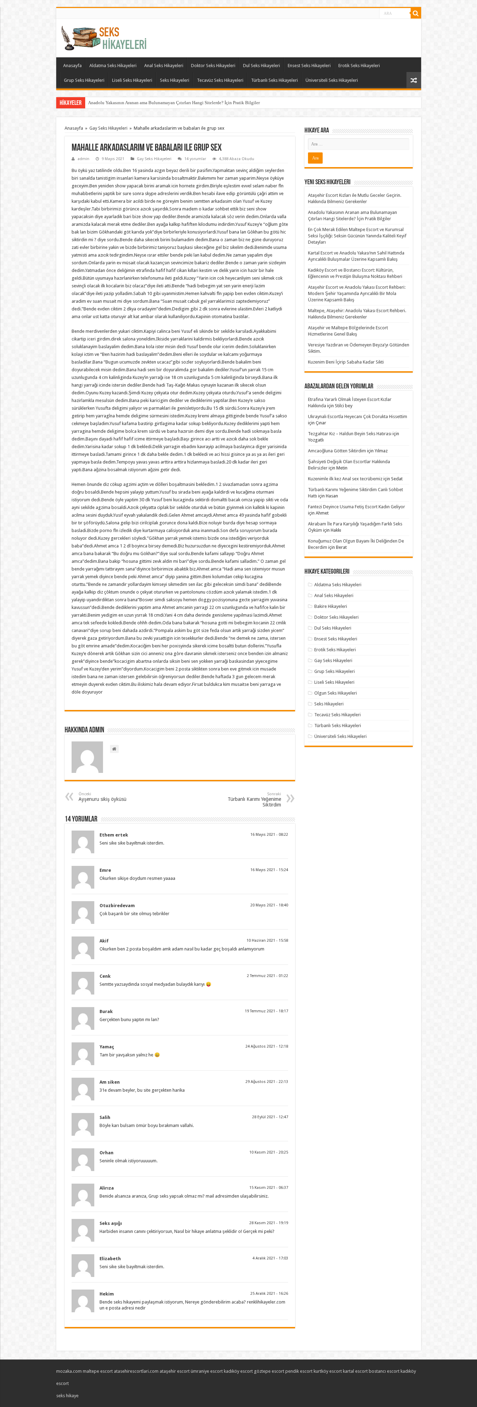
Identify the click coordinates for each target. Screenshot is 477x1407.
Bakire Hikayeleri (330, 606)
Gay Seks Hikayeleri (108, 128)
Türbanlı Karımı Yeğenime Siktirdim (254, 799)
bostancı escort (384, 1371)
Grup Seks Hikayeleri (84, 80)
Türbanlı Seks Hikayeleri (274, 80)
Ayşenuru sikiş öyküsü (102, 797)
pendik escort (299, 1371)
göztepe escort (269, 1371)
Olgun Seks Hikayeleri (335, 693)
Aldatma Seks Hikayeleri (113, 65)
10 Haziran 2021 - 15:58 (267, 940)
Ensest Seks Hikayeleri (309, 65)
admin (83, 159)
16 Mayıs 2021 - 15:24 (269, 870)
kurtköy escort (328, 1371)
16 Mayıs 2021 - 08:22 (269, 834)
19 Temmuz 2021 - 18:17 (266, 1011)
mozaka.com (69, 1371)
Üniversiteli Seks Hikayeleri (332, 80)
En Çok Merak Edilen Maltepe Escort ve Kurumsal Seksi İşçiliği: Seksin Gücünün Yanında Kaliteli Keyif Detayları (357, 236)
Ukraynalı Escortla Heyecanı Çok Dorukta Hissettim (357, 416)
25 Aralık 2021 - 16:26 (269, 1293)
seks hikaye (67, 1395)
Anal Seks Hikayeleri (163, 65)
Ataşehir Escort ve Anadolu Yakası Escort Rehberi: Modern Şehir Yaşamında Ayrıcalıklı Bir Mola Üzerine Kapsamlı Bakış (356, 293)
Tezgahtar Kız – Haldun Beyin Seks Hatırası (349, 433)
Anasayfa (72, 65)
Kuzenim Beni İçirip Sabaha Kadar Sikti (346, 362)
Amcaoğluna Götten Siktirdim (337, 450)
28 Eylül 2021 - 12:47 (270, 1117)
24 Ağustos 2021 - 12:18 (266, 1046)
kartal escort (355, 1371)
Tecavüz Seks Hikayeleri (220, 80)
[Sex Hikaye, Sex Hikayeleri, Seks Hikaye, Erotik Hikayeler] (103, 36)
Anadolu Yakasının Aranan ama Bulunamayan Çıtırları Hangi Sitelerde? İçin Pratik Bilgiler (174, 102)
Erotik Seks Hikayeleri (359, 65)
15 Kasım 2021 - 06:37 (268, 1187)
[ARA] (416, 13)
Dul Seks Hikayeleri (261, 65)
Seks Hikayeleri (174, 80)
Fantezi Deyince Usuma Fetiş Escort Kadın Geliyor (356, 506)
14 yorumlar (195, 159)
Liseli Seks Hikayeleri (132, 80)
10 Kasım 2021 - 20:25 (268, 1152)
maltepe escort (98, 1371)
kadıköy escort (238, 1371)
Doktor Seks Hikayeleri (213, 65)
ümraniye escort (207, 1371)
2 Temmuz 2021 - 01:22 (267, 976)
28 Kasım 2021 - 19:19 (268, 1223)
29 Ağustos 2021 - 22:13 (266, 1081)
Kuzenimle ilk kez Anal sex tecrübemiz (345, 478)
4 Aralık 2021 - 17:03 (270, 1258)
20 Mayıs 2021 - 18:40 (269, 905)
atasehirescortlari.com (136, 1371)
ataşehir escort (175, 1371)
